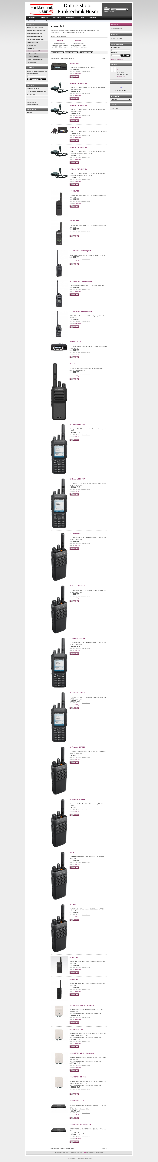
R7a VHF (73, 904)
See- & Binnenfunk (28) (35, 59)
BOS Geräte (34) (33, 42)
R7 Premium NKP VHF (77, 799)
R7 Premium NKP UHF (77, 747)
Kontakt (29, 100)
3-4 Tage (77, 354)
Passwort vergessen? (117, 59)
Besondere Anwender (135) (35, 39)
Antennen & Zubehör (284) (35, 28)
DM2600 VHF (74, 63)
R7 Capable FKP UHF (77, 424)
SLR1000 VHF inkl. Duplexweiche (82, 1053)
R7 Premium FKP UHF (77, 638)
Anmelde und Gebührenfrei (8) (36, 30)
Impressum (30, 97)
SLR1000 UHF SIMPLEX (78, 1029)
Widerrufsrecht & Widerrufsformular (32, 103)
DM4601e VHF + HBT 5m (78, 169)
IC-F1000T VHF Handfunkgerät (81, 311)
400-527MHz (79, 40)
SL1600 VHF (74, 957)
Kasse (82, 17)
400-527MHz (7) (34, 57)
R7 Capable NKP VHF (77, 586)
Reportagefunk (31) (34, 51)
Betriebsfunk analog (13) (34, 33)
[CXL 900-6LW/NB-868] (113, 71)
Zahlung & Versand (33, 88)
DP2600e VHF (74, 221)
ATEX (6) (31, 48)
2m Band (60, 40)
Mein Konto (57, 17)
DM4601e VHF (75, 127)
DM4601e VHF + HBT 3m (78, 147)
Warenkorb (44, 17)
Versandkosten (86, 71)
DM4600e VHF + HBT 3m (78, 83)
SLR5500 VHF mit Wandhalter (80, 1124)
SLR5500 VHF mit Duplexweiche (81, 1101)
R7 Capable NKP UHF (77, 533)
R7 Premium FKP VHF (77, 693)
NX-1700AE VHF (75, 342)
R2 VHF (72, 364)
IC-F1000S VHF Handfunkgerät (81, 281)
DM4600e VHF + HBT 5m (78, 105)
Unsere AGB (31, 94)
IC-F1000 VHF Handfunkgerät (80, 251)
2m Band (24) (33, 54)
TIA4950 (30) (32, 45)
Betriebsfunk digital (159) (34, 36)
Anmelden (92, 17)
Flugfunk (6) (32, 62)
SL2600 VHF (74, 979)
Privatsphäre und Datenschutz (36, 91)
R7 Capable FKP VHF (77, 479)
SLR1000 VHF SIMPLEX (78, 1077)
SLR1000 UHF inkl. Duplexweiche (82, 1005)
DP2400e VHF (74, 191)
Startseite (32, 17)
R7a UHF (73, 852)
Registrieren (70, 17)
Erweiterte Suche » (109, 11)
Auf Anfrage (78, 73)
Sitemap (29, 112)
